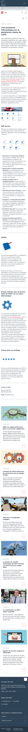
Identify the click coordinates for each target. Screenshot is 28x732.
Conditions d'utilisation (8, 729)
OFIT (6, 12)
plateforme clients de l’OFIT (8, 81)
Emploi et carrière (7, 720)
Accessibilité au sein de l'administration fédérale (18, 729)
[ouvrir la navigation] (26, 12)
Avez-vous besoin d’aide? (13, 80)
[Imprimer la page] (23, 18)
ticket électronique (16, 317)
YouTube (16, 701)
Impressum (3, 728)
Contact (4, 716)
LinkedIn (5, 704)
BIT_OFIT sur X (7, 701)
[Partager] (26, 18)
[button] (25, 679)
